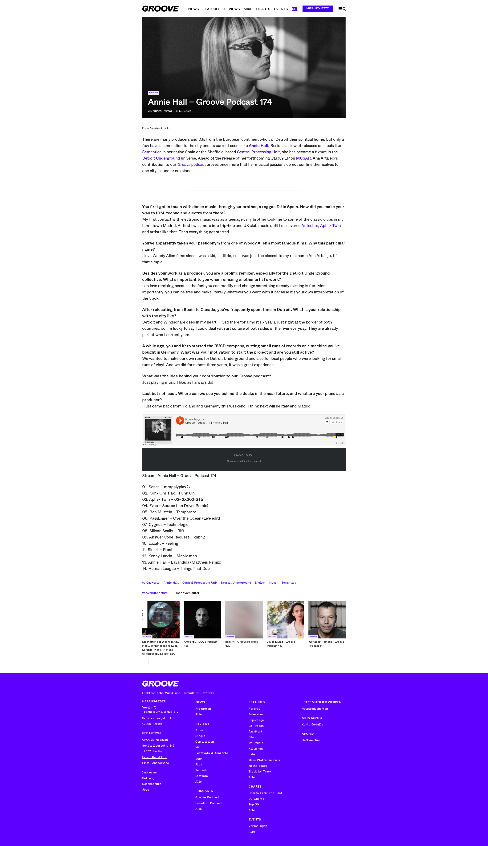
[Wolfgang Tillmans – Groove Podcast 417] (327, 619)
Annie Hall (258, 146)
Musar (273, 582)
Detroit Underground (161, 158)
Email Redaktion (154, 757)
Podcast (153, 92)
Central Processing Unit (258, 152)
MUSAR (303, 158)
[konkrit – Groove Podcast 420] (244, 619)
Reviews (147, 637)
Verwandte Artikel (155, 593)
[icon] (342, 9)
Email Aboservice (155, 763)
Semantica (151, 152)
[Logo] (160, 9)
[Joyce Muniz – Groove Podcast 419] (285, 619)
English (260, 582)
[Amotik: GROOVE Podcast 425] (202, 619)
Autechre (309, 225)
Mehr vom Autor (187, 593)
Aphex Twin (330, 225)
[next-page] (150, 661)
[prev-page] (144, 661)
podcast (191, 164)
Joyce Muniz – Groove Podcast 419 (281, 644)
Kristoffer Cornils (162, 111)
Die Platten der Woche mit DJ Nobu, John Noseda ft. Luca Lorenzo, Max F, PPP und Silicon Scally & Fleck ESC (161, 648)
